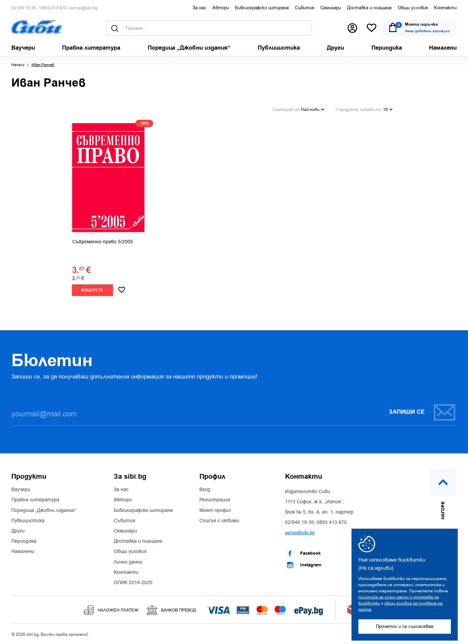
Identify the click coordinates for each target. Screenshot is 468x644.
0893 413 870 (53, 8)
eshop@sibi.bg (84, 8)
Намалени (22, 552)
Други (18, 531)
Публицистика (28, 521)
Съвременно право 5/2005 (102, 242)
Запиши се (406, 412)
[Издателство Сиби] (36, 27)
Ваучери (20, 490)
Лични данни (128, 562)
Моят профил (215, 510)
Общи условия (413, 8)
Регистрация (214, 500)
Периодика (23, 541)
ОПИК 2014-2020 (133, 583)
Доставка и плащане (369, 8)
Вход (204, 490)
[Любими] (372, 28)
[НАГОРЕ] (443, 482)
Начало (17, 65)
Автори (220, 8)
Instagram (310, 565)
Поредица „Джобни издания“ (43, 510)
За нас (199, 8)
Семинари (330, 8)
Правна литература (35, 500)
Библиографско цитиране (262, 8)
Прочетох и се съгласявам (404, 626)
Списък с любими (219, 521)
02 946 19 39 (23, 8)
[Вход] (352, 28)
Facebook (310, 553)
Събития (304, 8)
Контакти (445, 8)
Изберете (92, 290)
